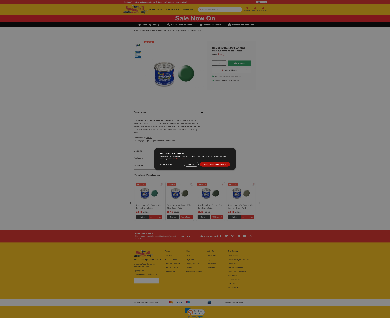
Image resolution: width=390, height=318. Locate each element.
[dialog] (195, 159)
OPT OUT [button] (191, 164)
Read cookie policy (179, 159)
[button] (166, 164)
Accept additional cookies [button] (215, 164)
